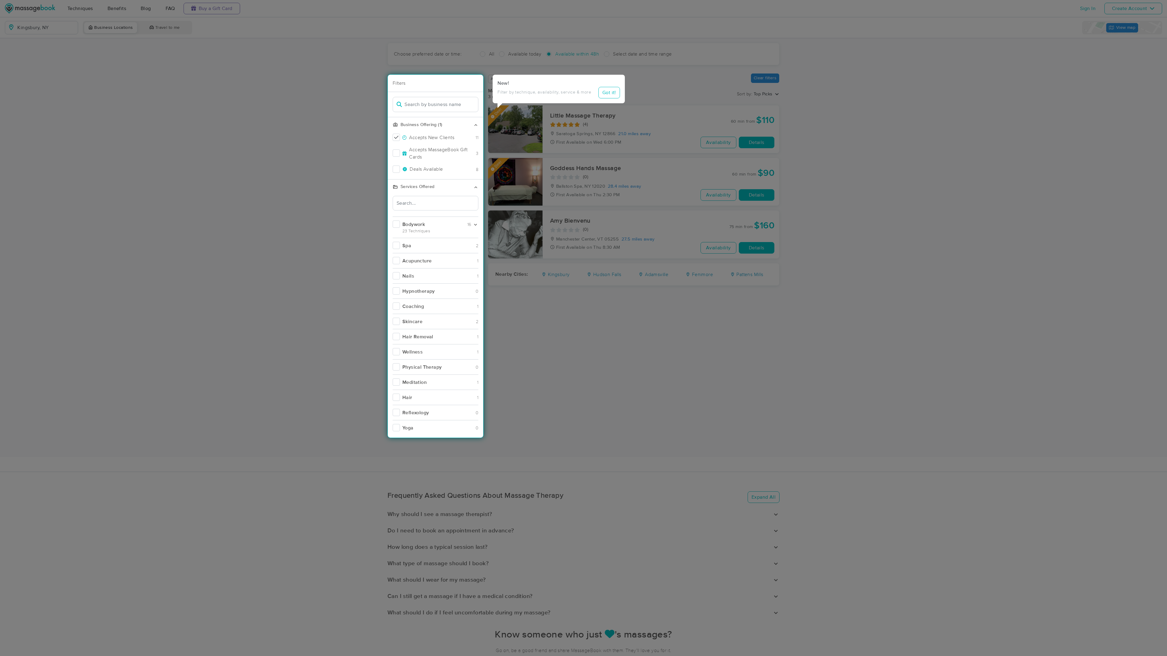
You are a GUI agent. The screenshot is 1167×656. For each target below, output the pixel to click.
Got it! (609, 92)
